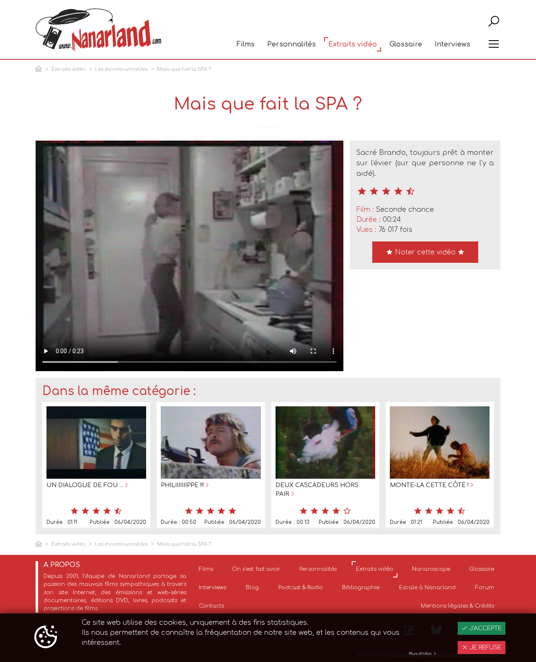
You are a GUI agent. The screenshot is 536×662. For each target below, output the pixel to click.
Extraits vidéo (352, 44)
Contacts (211, 606)
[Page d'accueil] (40, 69)
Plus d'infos (421, 654)
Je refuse (484, 647)
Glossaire (405, 44)
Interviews (452, 44)
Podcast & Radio (300, 587)
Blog (252, 587)
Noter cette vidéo (425, 252)
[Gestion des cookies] (46, 638)
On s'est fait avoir (256, 569)
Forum (484, 587)
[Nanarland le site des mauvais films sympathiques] (98, 29)
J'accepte (484, 628)
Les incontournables (121, 69)
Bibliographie (360, 587)
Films (246, 44)
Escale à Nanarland (427, 587)
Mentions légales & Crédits (457, 606)
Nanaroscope (431, 569)
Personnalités (291, 44)
